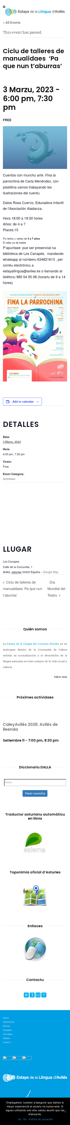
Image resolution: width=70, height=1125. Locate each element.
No (25, 1119)
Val (19, 1119)
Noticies (6, 1026)
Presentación (8, 1022)
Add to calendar (23, 401)
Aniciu (6, 1018)
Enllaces (6, 1038)
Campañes (7, 1030)
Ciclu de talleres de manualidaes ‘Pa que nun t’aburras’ (22, 588)
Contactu (7, 1042)
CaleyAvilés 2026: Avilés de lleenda (30, 727)
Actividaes (9, 479)
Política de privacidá (40, 1119)
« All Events (11, 22)
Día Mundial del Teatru (56, 588)
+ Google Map (49, 572)
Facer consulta (35, 793)
